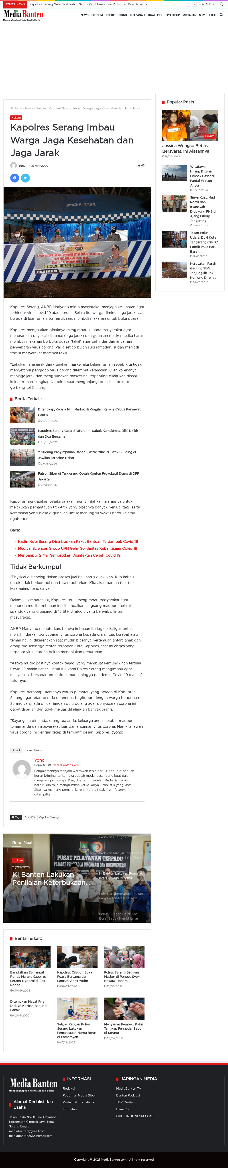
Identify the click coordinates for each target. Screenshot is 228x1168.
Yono (21, 166)
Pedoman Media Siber (79, 1095)
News (84, 15)
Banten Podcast (128, 1095)
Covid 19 (30, 817)
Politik (111, 15)
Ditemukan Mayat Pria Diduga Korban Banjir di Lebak (28, 1006)
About (16, 750)
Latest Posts (33, 750)
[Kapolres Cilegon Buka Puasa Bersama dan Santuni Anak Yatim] (77, 957)
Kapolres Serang (49, 817)
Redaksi (69, 1088)
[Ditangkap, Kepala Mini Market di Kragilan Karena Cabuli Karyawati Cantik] (22, 415)
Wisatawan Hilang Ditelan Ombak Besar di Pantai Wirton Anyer (202, 176)
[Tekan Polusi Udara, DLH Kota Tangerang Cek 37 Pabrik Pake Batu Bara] (174, 239)
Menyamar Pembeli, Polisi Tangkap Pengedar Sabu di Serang (123, 1028)
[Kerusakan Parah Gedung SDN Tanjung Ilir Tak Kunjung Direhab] (174, 270)
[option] (77, 878)
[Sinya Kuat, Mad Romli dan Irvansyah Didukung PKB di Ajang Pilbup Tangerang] (174, 203)
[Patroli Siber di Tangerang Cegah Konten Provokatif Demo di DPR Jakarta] (22, 479)
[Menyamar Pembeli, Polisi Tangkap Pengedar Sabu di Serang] (124, 1009)
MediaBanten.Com (66, 765)
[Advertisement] (114, 59)
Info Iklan (70, 1109)
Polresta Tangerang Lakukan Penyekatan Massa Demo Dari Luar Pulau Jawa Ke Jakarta (49, 880)
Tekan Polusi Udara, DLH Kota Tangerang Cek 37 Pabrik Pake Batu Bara (204, 242)
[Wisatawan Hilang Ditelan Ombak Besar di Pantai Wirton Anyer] (174, 173)
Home (17, 108)
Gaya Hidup (172, 15)
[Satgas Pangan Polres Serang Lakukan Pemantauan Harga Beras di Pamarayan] (77, 1009)
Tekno (122, 15)
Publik (212, 15)
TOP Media (124, 1102)
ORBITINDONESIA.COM (134, 1116)
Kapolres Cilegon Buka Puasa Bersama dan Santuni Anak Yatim (74, 976)
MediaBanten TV (194, 15)
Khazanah (137, 15)
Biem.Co (122, 1109)
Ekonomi (97, 15)
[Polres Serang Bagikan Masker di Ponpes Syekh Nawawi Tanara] (124, 957)
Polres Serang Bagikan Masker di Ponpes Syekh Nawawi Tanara (122, 976)
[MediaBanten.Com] (23, 15)
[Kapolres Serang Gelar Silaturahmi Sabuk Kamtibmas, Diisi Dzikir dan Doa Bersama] (22, 436)
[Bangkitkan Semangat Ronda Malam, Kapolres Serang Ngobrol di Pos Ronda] (30, 957)
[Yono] (22, 777)
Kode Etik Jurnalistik (78, 1102)
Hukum (41, 108)
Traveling (155, 15)
